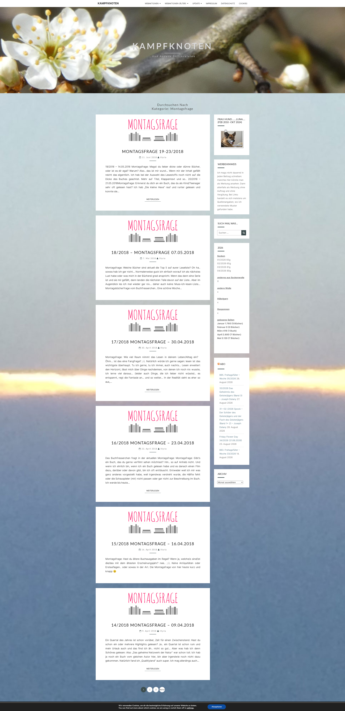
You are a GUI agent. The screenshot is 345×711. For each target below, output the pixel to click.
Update (196, 3)
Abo (222, 364)
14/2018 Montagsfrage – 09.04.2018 (152, 625)
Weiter (162, 690)
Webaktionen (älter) (175, 3)
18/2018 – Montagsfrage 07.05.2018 (152, 253)
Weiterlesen (153, 199)
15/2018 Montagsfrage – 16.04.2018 (152, 544)
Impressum (211, 3)
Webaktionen (152, 3)
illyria (163, 157)
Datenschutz (228, 3)
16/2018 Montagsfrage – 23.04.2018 (152, 443)
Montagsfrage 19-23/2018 (153, 152)
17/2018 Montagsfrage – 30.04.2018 (152, 342)
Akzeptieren (217, 706)
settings (190, 708)
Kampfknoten (108, 3)
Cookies (243, 3)
